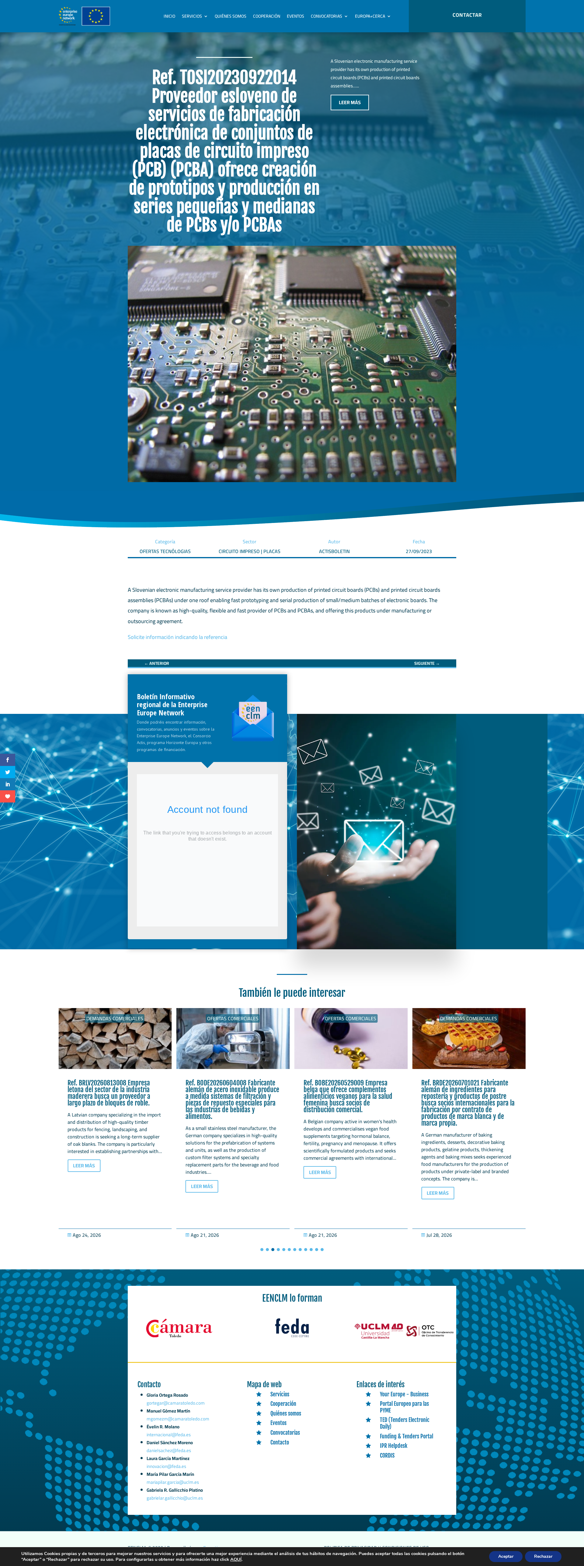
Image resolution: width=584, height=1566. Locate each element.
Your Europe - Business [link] (404, 1394)
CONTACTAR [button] (467, 15)
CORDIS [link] (387, 1455)
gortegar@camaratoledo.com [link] (176, 1402)
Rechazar (543, 1556)
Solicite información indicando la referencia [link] (177, 637)
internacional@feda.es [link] (169, 1434)
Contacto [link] (279, 1442)
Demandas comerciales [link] (350, 1018)
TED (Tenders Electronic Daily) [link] (404, 1423)
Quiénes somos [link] (230, 16)
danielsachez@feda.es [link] (169, 1450)
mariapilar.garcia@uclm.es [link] (173, 1482)
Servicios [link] (192, 16)
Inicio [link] (169, 16)
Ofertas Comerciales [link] (115, 1018)
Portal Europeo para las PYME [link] (404, 1407)
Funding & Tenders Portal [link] (406, 1436)
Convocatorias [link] (326, 16)
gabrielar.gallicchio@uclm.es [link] (175, 1498)
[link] (156, 663)
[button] (261, 1249)
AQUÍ (236, 1559)
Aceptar (505, 1556)
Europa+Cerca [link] (370, 16)
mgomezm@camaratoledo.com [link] (178, 1418)
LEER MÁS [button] (350, 102)
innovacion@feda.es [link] (166, 1466)
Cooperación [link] (266, 16)
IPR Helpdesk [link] (393, 1445)
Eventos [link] (295, 16)
